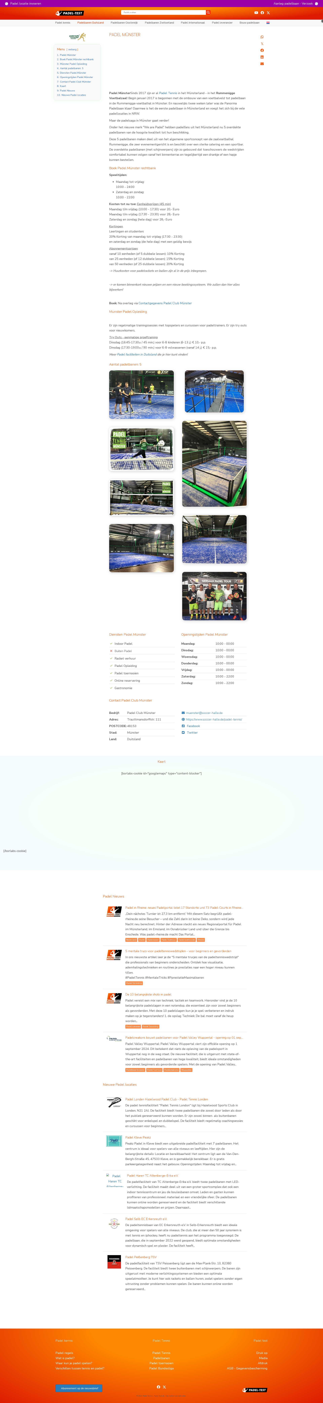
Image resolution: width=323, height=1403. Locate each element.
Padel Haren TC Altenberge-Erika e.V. (152, 1176)
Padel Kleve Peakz (138, 1137)
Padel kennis (62, 23)
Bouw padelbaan (249, 23)
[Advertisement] (178, 65)
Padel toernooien (161, 1363)
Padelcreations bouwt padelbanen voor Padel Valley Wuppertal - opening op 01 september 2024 (192, 1038)
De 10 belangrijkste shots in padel (148, 994)
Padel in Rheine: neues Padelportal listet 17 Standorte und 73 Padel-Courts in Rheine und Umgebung (194, 908)
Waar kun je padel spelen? (74, 1363)
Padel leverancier (222, 23)
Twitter (192, 732)
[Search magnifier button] (208, 12)
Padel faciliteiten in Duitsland (136, 354)
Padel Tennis (168, 93)
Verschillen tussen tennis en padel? (80, 1368)
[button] (23, 3)
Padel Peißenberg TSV (141, 1257)
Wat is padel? (65, 1358)
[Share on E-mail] (262, 63)
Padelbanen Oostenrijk (124, 23)
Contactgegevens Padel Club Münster (165, 303)
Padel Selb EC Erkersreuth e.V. (146, 1219)
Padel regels (64, 1353)
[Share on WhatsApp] (262, 36)
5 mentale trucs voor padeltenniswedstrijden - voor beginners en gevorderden (178, 951)
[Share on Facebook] (262, 50)
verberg (72, 49)
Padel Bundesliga (161, 1368)
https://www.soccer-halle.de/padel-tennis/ (214, 719)
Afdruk (262, 1363)
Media (263, 1358)
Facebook (193, 726)
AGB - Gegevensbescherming (247, 1368)
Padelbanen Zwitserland (159, 23)
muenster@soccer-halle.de (204, 713)
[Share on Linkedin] (262, 57)
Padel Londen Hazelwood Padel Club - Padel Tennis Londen (166, 1099)
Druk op (261, 1353)
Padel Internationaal (193, 23)
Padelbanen (161, 1358)
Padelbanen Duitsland (90, 23)
